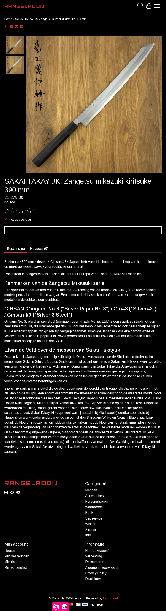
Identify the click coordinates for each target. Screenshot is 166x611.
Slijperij (90, 529)
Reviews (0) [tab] (39, 248)
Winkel (90, 524)
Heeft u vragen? (97, 550)
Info (88, 535)
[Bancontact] (78, 605)
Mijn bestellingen (16, 556)
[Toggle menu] (157, 6)
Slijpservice (93, 518)
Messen (91, 490)
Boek (89, 513)
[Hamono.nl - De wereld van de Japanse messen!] (24, 6)
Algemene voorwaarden (103, 567)
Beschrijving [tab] (16, 248)
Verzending (93, 556)
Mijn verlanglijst (15, 567)
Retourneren (94, 562)
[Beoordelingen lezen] (18, 210)
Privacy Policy (95, 573)
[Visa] (85, 605)
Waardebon (94, 507)
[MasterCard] (71, 605)
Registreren (13, 550)
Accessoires (94, 496)
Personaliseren (96, 501)
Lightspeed (110, 598)
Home (8, 19)
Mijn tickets (12, 562)
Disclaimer (93, 579)
